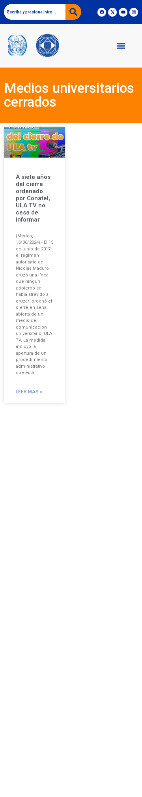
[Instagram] (133, 12)
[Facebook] (101, 12)
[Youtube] (123, 12)
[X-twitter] (112, 12)
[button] (120, 45)
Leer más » (29, 392)
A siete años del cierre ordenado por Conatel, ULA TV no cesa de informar (33, 198)
